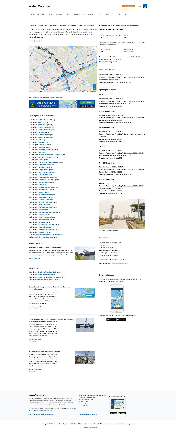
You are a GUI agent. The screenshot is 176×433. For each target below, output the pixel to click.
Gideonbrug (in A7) (45, 167)
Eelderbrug (42, 145)
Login (139, 6)
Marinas (59, 14)
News (32, 14)
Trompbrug (42, 232)
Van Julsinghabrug (45, 174)
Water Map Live (63, 424)
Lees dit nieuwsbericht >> (36, 306)
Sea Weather (72, 424)
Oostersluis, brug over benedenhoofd (52, 155)
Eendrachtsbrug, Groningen (48, 187)
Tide (50, 14)
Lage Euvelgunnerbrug (47, 217)
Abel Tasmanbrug (45, 147)
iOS (114, 315)
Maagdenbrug (43, 142)
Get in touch (82, 404)
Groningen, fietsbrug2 (46, 164)
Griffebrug (41, 140)
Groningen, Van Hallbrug (46, 120)
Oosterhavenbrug (45, 189)
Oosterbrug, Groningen (47, 194)
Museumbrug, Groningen (47, 212)
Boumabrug (43, 152)
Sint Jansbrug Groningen (46, 130)
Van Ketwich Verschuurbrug (48, 162)
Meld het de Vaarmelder (120, 263)
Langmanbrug (43, 170)
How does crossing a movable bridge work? (45, 247)
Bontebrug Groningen (45, 137)
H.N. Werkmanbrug (45, 202)
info (118, 14)
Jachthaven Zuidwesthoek (44, 279)
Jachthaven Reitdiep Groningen (49, 277)
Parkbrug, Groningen (46, 149)
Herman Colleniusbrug (46, 157)
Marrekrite (88, 14)
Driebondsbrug (44, 219)
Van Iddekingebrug (45, 207)
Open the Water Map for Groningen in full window (45, 97)
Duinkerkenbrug (44, 182)
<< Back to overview (35, 41)
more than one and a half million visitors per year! (120, 424)
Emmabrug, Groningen (46, 180)
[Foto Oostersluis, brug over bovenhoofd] (122, 213)
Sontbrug (41, 122)
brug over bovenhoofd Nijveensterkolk (49, 234)
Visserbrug (42, 184)
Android (120, 315)
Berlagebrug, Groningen (47, 224)
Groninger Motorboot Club (47, 272)
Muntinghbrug (43, 197)
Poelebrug (41, 132)
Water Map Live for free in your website (41, 414)
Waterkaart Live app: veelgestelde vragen (44, 351)
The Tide (92, 424)
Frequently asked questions (88, 414)
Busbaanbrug (43, 209)
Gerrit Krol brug (43, 127)
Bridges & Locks (73, 14)
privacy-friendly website (90, 427)
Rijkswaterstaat (93, 91)
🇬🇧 (125, 14)
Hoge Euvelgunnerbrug (47, 172)
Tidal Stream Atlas (82, 424)
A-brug (41, 159)
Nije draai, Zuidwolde (46, 237)
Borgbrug (42, 214)
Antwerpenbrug (44, 192)
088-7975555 (128, 51)
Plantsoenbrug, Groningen (48, 177)
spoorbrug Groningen (46, 229)
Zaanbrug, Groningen (45, 135)
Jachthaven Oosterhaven (46, 274)
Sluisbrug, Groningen (46, 199)
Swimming (109, 14)
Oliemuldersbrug (44, 204)
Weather (40, 14)
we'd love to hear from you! (44, 410)
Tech (100, 14)
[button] (67, 75)
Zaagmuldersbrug (45, 227)
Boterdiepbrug (43, 125)
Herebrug (42, 222)
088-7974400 (114, 255)
